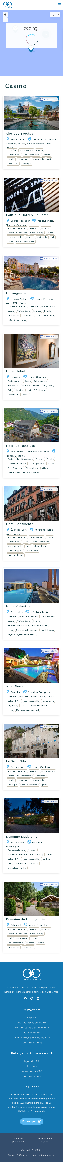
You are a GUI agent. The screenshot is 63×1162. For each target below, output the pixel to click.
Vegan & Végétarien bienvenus (22, 634)
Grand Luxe (13, 164)
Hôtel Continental (20, 524)
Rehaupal (16, 925)
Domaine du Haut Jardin (25, 919)
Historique (26, 164)
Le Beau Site (16, 761)
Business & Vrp (26, 150)
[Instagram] (31, 998)
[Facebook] (25, 998)
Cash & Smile (14, 472)
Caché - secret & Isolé (17, 938)
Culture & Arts (14, 155)
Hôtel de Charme (31, 472)
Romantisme (13, 394)
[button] (38, 54)
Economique (13, 385)
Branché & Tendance (17, 233)
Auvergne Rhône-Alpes (39, 143)
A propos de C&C (32, 1071)
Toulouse (16, 376)
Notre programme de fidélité (32, 1037)
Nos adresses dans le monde (32, 1027)
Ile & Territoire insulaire (18, 625)
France (9, 146)
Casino (39, 150)
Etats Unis (37, 842)
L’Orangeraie (16, 293)
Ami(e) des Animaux (17, 228)
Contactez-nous (32, 1042)
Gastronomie (24, 159)
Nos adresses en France (32, 1022)
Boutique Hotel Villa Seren (27, 215)
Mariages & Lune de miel (27, 710)
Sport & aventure (15, 468)
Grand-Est (42, 925)
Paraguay (44, 692)
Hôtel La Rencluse (20, 446)
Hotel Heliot (16, 371)
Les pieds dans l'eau (25, 242)
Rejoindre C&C (32, 1061)
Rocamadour (18, 767)
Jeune (10, 242)
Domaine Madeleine (21, 836)
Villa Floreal (15, 686)
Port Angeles (18, 842)
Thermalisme (32, 468)
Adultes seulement (16, 850)
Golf (49, 159)
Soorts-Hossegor (20, 220)
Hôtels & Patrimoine (17, 320)
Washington (13, 846)
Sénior (26, 394)
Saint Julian (17, 612)
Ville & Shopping (15, 551)
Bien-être (12, 150)
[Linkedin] (37, 998)
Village (45, 468)
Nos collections (32, 1032)
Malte (45, 612)
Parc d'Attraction (39, 625)
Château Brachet (19, 133)
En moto (46, 155)
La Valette (35, 612)
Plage (28, 546)
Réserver (32, 1017)
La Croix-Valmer (19, 298)
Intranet (32, 1066)
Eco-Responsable (31, 155)
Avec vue (34, 228)
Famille (11, 159)
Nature (51, 463)
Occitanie (41, 376)
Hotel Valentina (18, 606)
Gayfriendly (38, 159)
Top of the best (47, 630)
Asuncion (16, 692)
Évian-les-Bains (19, 529)
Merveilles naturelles (17, 463)
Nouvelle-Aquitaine (16, 224)
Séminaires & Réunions (26, 630)
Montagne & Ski (37, 463)
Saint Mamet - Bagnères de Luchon (30, 451)
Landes (49, 220)
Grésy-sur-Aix (18, 139)
